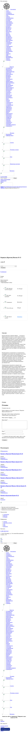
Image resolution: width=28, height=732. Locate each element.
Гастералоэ (8, 19)
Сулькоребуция (9, 105)
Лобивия (8, 80)
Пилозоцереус (9, 97)
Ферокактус (8, 109)
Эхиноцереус (9, 125)
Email (3, 433)
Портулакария (9, 40)
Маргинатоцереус (10, 82)
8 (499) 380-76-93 (4, 531)
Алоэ (7, 15)
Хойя (7, 55)
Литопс (7, 32)
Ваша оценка (5, 417)
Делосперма (9, 24)
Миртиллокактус (10, 87)
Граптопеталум (9, 22)
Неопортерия (9, 88)
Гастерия (8, 20)
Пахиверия (8, 36)
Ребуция (8, 100)
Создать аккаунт (4, 725)
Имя (3, 431)
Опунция (8, 91)
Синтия (8, 101)
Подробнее (19, 316)
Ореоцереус (8, 92)
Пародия (8, 93)
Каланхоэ (8, 26)
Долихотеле (8, 25)
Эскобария (8, 118)
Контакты (5, 526)
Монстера (8, 35)
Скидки (5, 521)
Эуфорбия (8, 121)
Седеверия (8, 43)
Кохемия (8, 77)
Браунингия (8, 69)
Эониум (8, 58)
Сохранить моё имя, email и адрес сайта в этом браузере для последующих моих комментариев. (13, 437)
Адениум (8, 11)
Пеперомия (8, 39)
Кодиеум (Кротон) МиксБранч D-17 (11, 470)
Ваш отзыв (5, 420)
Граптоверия (9, 21)
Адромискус (9, 13)
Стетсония (8, 103)
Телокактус (8, 106)
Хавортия (8, 53)
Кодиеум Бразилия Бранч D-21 (10, 495)
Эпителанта (8, 116)
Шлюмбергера (9, 57)
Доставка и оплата (7, 522)
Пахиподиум (9, 95)
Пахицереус (9, 96)
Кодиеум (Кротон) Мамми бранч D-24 (12, 453)
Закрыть (2, 721)
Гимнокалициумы (10, 71)
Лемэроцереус (9, 79)
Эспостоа (8, 119)
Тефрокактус (9, 107)
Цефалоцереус (9, 113)
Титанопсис (9, 50)
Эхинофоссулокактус (11, 124)
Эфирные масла (9, 135)
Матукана (8, 84)
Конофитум (8, 27)
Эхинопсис (8, 123)
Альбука (8, 16)
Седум (7, 45)
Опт (4, 524)
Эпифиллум (9, 117)
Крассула (8, 30)
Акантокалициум (10, 14)
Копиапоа (8, 75)
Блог (4, 525)
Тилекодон (8, 48)
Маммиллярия (9, 81)
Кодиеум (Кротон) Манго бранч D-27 (11, 462)
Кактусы (5, 515)
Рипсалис (8, 41)
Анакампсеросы (9, 18)
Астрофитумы (9, 68)
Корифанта (8, 76)
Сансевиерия (9, 42)
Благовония (8, 134)
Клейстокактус (9, 74)
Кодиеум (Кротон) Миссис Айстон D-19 (12, 478)
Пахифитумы (9, 37)
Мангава (8, 34)
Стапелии (8, 47)
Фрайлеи (8, 111)
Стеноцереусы (9, 102)
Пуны (7, 98)
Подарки (5, 516)
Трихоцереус (9, 108)
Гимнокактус (9, 70)
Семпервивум (9, 46)
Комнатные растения (12, 186)
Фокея (7, 52)
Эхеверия (8, 59)
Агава (7, 10)
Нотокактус (8, 90)
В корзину (3, 267)
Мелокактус (9, 86)
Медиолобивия (9, 85)
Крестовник (9, 31)
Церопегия (8, 56)
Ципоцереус (9, 114)
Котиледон (8, 29)
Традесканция (9, 51)
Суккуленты (4, 186)
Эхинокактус (9, 122)
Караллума (8, 72)
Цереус (7, 112)
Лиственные (20, 186)
